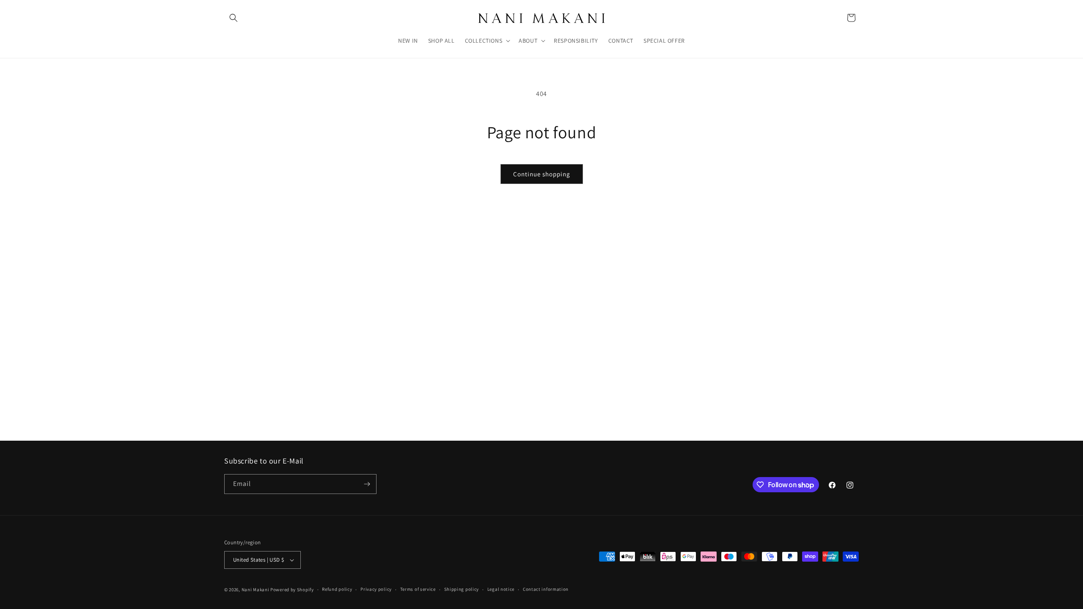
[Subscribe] (366, 484)
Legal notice (500, 589)
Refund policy (337, 589)
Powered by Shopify (292, 590)
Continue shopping (541, 174)
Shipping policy (461, 589)
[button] (233, 17)
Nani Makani (255, 590)
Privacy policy (376, 589)
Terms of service (418, 589)
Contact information (546, 589)
